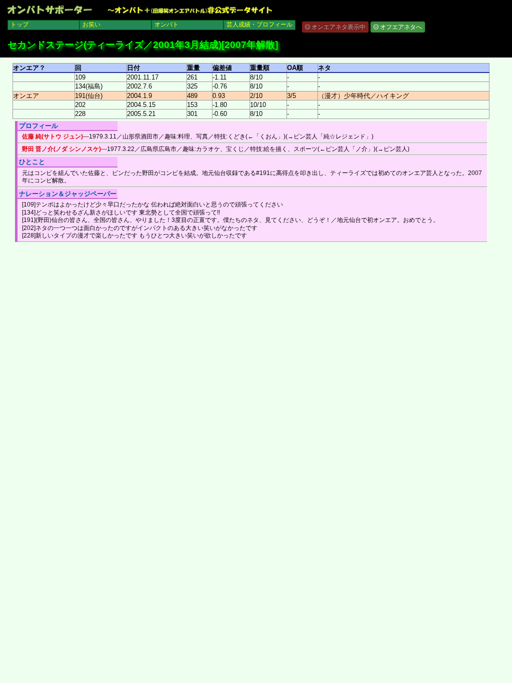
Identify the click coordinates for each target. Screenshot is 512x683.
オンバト (166, 24)
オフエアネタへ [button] (400, 27)
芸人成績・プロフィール (259, 24)
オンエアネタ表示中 (338, 27)
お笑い (91, 24)
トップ (19, 24)
